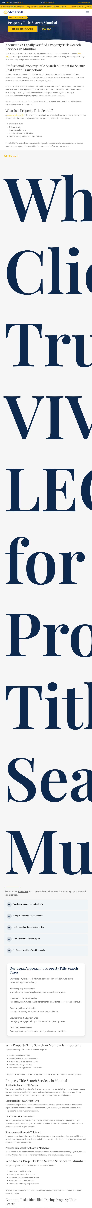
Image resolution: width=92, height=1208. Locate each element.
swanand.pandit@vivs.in (14, 2)
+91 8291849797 (48, 2)
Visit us (56, 7)
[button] (87, 12)
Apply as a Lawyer (84, 2)
